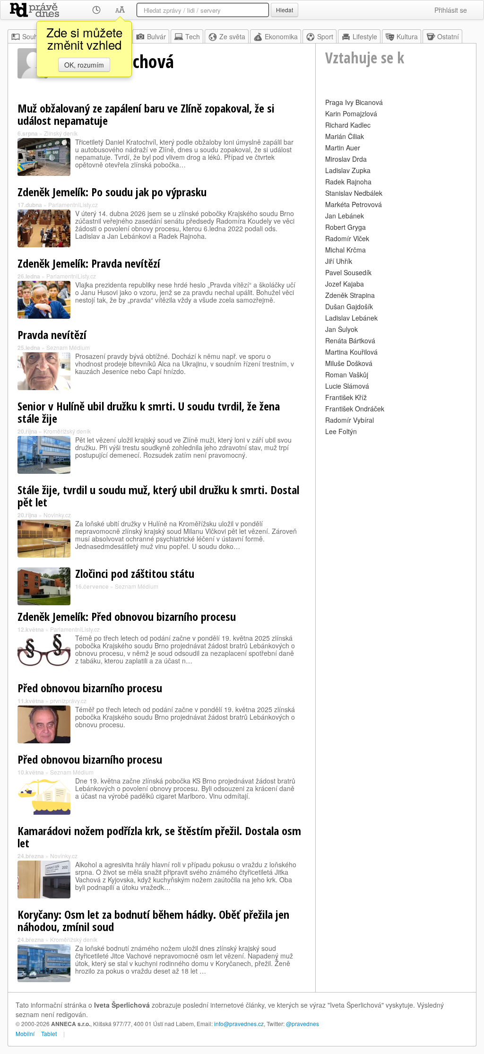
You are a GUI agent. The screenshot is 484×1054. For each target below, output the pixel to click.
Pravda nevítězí (51, 334)
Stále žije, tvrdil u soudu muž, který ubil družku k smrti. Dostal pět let (158, 496)
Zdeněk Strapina (350, 295)
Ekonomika (281, 36)
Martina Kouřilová (351, 352)
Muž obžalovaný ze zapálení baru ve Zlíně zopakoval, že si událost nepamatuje (146, 114)
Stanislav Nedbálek (353, 193)
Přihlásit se (450, 10)
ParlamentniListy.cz (73, 204)
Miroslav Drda (346, 159)
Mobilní (25, 1033)
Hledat (284, 10)
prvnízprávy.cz (68, 701)
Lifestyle (365, 36)
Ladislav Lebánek (351, 317)
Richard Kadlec (348, 125)
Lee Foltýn (341, 431)
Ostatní (448, 36)
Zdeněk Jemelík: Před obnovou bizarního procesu (126, 616)
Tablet (49, 1033)
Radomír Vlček (347, 238)
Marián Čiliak (344, 136)
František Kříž (346, 397)
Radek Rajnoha (348, 181)
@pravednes (302, 1023)
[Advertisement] (396, 497)
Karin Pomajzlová (351, 113)
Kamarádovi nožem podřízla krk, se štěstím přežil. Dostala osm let (159, 837)
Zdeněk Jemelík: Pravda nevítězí (88, 263)
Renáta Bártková (350, 340)
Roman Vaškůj (346, 374)
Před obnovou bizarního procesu (89, 688)
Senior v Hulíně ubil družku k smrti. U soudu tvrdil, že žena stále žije (148, 412)
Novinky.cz (57, 515)
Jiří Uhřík (338, 261)
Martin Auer (342, 147)
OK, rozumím (84, 65)
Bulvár (156, 36)
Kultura (407, 36)
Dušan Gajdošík (349, 306)
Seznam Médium (68, 347)
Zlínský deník (61, 133)
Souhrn (33, 36)
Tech (192, 36)
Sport (325, 36)
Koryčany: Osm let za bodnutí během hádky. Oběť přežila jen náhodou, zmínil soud (153, 920)
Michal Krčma (345, 249)
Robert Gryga (345, 227)
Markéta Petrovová (353, 204)
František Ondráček (354, 408)
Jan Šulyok (341, 329)
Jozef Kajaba (344, 283)
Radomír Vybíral (349, 420)
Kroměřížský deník (67, 431)
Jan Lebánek (344, 215)
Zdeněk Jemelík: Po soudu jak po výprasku (112, 192)
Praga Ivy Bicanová (354, 102)
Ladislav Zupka (348, 170)
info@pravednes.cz (239, 1023)
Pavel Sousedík (348, 272)
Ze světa (232, 36)
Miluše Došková (348, 363)
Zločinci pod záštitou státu (134, 573)
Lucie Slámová (347, 386)
